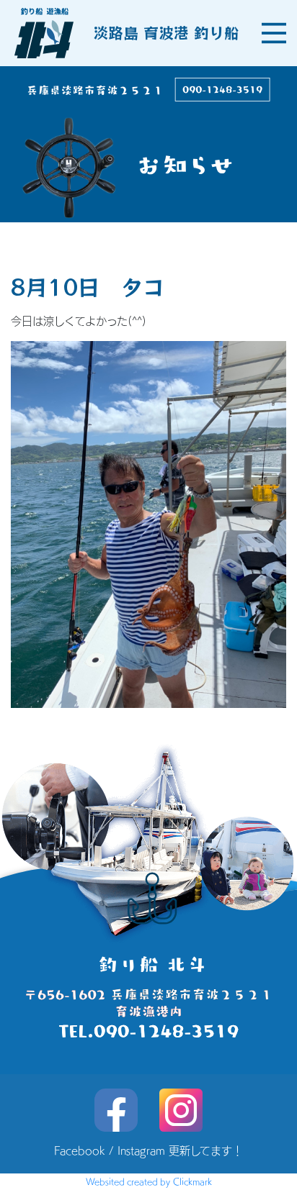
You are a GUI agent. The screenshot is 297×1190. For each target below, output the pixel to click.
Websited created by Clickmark (149, 1181)
